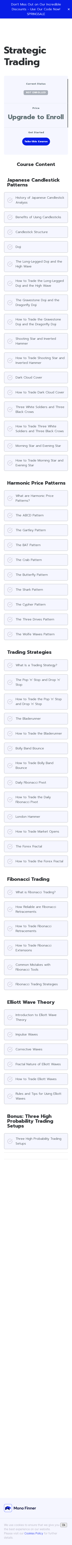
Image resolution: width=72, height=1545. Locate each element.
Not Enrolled (36, 92)
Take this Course (36, 141)
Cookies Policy (33, 1533)
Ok (63, 1525)
